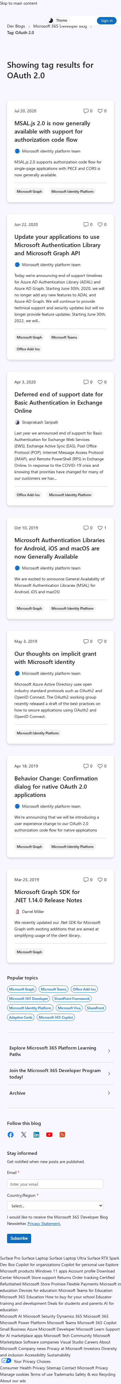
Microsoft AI (11, 1316)
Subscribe (19, 1238)
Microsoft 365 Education (22, 1296)
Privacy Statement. (44, 1223)
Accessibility (35, 1355)
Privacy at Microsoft (65, 1348)
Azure (32, 1329)
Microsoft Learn (90, 1329)
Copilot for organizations (38, 1264)
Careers (91, 1342)
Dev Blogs (16, 26)
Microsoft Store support (34, 1277)
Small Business (13, 1329)
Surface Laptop (34, 1258)
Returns (64, 1277)
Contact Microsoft (78, 1368)
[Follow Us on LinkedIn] (36, 1134)
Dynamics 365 (69, 1316)
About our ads (13, 1380)
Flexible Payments (82, 1284)
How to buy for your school (70, 1296)
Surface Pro (10, 1258)
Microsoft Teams (53, 989)
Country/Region (22, 1195)
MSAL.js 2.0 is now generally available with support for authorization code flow (52, 131)
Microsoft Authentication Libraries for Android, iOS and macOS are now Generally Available (59, 548)
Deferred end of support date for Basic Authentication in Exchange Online (58, 402)
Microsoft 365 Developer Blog (60, 26)
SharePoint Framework (72, 998)
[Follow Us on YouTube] (49, 1134)
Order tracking (85, 1277)
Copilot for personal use (82, 1264)
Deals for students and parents (75, 1303)
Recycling (107, 1374)
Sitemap (53, 1368)
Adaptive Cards (20, 1017)
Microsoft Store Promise (43, 1284)
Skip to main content (18, 3)
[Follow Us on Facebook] (10, 1134)
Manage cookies (14, 1374)
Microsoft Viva (69, 1008)
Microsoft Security (39, 1316)
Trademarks (64, 1374)
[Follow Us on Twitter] (23, 1134)
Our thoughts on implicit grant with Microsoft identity (55, 657)
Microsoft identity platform (30, 1008)
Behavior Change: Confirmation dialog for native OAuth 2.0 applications (56, 786)
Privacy (101, 1368)
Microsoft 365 (96, 1316)
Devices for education (38, 1290)
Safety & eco (86, 1374)
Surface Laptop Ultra (67, 1258)
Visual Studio (71, 1342)
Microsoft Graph (21, 989)
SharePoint (95, 1008)
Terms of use (41, 1374)
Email (13, 1172)
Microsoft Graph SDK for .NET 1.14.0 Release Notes (49, 896)
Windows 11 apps (51, 1271)
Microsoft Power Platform (23, 1322)
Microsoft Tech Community (68, 1335)
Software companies (41, 1342)
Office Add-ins (84, 989)
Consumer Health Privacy (22, 1368)
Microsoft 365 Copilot (56, 1017)
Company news (32, 1348)
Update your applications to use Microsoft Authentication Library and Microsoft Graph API (57, 244)
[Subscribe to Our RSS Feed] (62, 1134)
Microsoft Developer (56, 1329)
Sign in (106, 20)
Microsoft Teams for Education (85, 1290)
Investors (92, 1348)
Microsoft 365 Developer (28, 998)
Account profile (81, 1271)
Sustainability (58, 1355)
